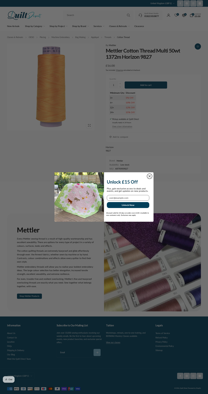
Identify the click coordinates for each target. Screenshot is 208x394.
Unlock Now (128, 205)
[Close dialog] (149, 176)
